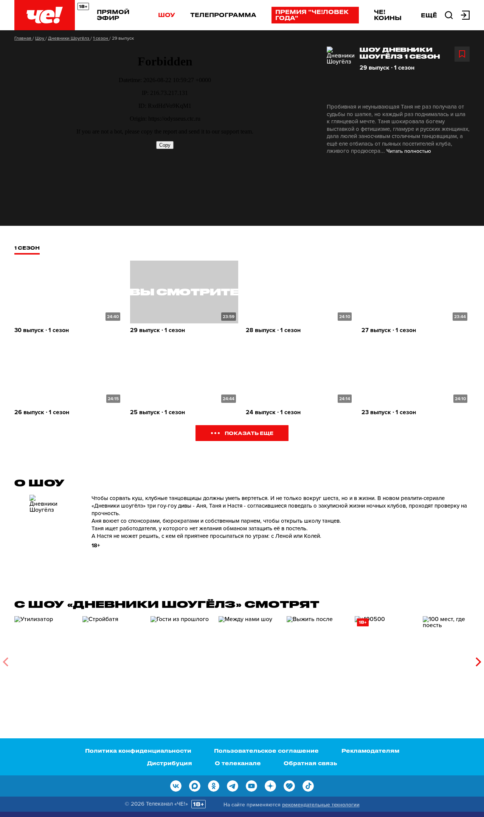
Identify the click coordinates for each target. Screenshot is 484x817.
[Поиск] (449, 14)
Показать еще (249, 433)
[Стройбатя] (112, 659)
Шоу (166, 14)
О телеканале (238, 763)
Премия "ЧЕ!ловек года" (312, 14)
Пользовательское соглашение (266, 750)
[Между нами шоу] (249, 659)
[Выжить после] (317, 659)
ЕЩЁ (429, 15)
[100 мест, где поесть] (453, 659)
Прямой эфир (113, 14)
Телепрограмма (223, 14)
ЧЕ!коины (388, 14)
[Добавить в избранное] (462, 54)
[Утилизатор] (44, 659)
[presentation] (5, 661)
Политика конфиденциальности (138, 750)
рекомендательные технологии (321, 804)
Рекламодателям (370, 750)
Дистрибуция (169, 763)
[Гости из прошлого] (180, 659)
